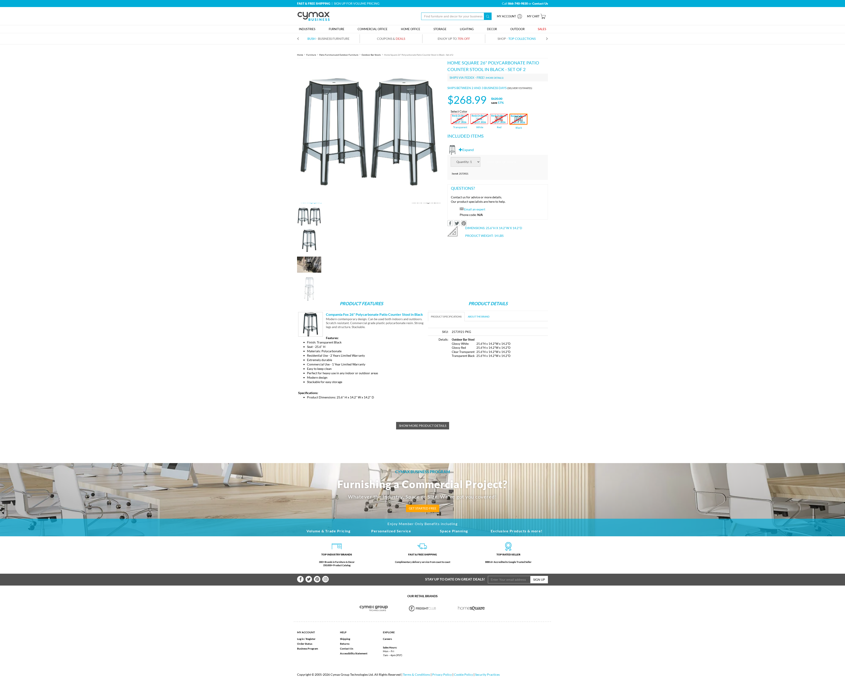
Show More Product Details (422, 425)
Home (300, 54)
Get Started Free (422, 508)
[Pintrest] (317, 579)
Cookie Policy (463, 674)
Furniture (311, 54)
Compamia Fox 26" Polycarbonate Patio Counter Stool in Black (374, 314)
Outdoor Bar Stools (371, 54)
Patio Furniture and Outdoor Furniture (338, 54)
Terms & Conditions (416, 674)
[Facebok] (300, 579)
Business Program (307, 648)
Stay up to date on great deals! (455, 579)
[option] (369, 131)
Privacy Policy (442, 674)
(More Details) (494, 77)
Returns (344, 643)
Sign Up (539, 579)
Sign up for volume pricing (356, 3)
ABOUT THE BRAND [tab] (478, 316)
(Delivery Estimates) (519, 88)
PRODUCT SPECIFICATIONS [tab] (446, 316)
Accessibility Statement (353, 653)
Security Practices (487, 674)
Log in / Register (306, 639)
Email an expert (474, 209)
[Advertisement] (465, 395)
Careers (387, 639)
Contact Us (346, 648)
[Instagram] (325, 579)
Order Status (304, 643)
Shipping (345, 639)
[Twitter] (308, 579)
